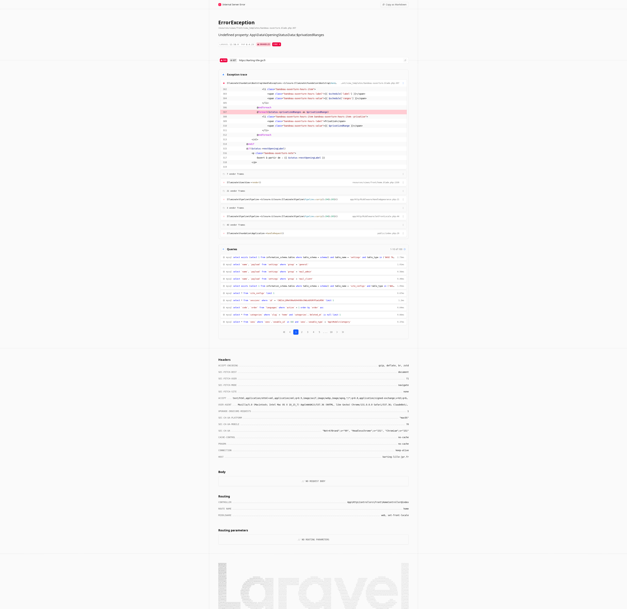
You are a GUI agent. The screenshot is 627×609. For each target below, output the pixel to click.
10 (331, 332)
